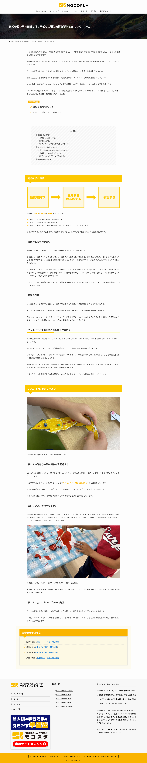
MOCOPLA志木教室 (63, 698)
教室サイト (41, 642)
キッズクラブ (18, 694)
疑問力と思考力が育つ (48, 138)
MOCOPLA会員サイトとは (72, 756)
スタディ (16, 699)
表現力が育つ (45, 141)
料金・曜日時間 (53, 642)
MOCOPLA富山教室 (63, 702)
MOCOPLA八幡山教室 (64, 706)
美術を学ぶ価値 (43, 135)
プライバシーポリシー (55, 756)
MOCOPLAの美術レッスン (47, 147)
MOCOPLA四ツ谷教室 (64, 690)
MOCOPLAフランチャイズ (109, 756)
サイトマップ (34, 756)
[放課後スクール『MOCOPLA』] (73, 5)
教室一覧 (16, 709)
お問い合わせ (87, 756)
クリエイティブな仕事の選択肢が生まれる (55, 144)
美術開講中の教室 (44, 159)
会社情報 (43, 756)
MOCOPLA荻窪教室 (63, 694)
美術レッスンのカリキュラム (51, 153)
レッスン (16, 704)
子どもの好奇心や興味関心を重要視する (54, 150)
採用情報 (96, 756)
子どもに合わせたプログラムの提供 (53, 156)
